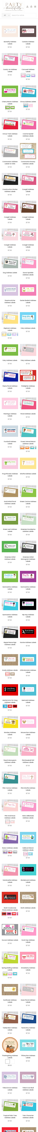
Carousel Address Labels (28, 70)
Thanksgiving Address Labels (10, 1057)
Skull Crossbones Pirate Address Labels (10, 909)
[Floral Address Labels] (28, 403)
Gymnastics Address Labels (9, 588)
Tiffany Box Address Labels (28, 1057)
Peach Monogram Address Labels (10, 761)
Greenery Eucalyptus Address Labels (28, 530)
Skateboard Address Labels (28, 881)
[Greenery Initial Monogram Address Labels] (28, 546)
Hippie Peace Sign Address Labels (10, 643)
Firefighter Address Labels (28, 387)
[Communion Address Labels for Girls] (10, 151)
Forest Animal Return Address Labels (28, 443)
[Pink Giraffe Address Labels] (28, 777)
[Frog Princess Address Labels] (10, 463)
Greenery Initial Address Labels (10, 558)
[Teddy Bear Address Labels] (10, 1017)
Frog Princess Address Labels (10, 475)
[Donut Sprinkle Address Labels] (28, 262)
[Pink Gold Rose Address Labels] (10, 805)
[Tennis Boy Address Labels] (28, 1017)
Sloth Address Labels (28, 908)
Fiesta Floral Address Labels (10, 387)
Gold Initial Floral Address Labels (10, 502)
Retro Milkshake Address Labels (28, 817)
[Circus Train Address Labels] (10, 123)
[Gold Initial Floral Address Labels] (10, 491)
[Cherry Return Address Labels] (10, 91)
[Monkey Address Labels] (10, 722)
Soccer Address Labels (10, 940)
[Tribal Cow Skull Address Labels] (28, 1077)
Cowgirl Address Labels (28, 190)
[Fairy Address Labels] (28, 318)
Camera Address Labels (28, 43)
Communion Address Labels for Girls (10, 163)
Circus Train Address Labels (10, 135)
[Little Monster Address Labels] (28, 660)
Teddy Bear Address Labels (10, 1029)
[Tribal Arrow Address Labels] (10, 1077)
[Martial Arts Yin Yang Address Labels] (10, 690)
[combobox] (19, 15)
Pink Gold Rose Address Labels (10, 817)
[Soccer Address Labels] (10, 929)
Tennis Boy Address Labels (28, 1029)
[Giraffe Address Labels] (28, 463)
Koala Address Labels (10, 670)
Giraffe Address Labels (28, 474)
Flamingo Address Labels (10, 415)
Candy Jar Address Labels (10, 70)
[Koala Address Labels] (10, 660)
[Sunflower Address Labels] (10, 989)
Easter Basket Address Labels (28, 301)
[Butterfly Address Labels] (10, 31)
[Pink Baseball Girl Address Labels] (28, 750)
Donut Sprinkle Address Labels (28, 274)
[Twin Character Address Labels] (28, 1105)
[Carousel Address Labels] (28, 59)
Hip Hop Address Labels (28, 616)
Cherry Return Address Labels (10, 103)
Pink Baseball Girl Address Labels (28, 761)
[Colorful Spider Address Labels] (28, 123)
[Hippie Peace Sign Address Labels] (10, 632)
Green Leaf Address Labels (10, 530)
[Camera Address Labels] (28, 31)
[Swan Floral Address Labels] (28, 989)
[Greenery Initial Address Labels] (10, 546)
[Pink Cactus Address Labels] (10, 777)
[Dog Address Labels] (10, 262)
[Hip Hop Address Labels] (28, 604)
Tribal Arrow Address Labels (10, 1089)
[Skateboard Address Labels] (28, 870)
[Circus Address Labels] (28, 91)
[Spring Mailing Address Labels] (10, 957)
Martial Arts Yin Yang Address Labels (10, 701)
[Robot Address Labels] (10, 837)
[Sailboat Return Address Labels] (28, 837)
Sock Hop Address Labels (28, 941)
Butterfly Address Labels (10, 43)
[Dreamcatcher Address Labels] (10, 290)
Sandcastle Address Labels (10, 881)
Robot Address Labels (10, 848)
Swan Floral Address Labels (28, 1001)
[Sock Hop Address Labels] (28, 929)
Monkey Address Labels (10, 733)
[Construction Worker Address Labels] (10, 179)
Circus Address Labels (28, 102)
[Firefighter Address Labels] (28, 375)
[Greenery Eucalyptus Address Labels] (28, 519)
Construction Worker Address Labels (9, 190)
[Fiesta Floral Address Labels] (10, 375)
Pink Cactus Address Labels (10, 789)
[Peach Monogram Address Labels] (10, 750)
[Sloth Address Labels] (28, 897)
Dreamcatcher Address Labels (10, 301)
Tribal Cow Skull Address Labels (28, 1089)
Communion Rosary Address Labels (28, 163)
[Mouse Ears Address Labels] (28, 722)
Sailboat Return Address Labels (28, 849)
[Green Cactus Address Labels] (28, 491)
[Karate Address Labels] (28, 632)
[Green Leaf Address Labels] (10, 519)
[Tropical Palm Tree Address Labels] (10, 1105)
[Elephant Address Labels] (10, 318)
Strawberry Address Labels (28, 969)
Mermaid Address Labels (28, 701)
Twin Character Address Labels (28, 1116)
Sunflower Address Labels (10, 1001)
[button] (31, 7)
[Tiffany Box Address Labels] (28, 1045)
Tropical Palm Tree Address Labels (10, 1116)
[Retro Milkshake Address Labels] (28, 805)
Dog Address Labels (10, 273)
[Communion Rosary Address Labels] (28, 151)
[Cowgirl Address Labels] (28, 179)
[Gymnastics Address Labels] (10, 576)
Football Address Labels (10, 443)
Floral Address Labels (28, 414)
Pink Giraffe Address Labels (28, 789)
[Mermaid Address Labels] (28, 690)
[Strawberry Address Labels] (28, 957)
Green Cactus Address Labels (28, 502)
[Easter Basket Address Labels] (28, 290)
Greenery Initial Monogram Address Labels (28, 559)
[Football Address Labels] (10, 431)
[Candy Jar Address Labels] (10, 59)
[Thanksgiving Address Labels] (10, 1045)
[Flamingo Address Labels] (10, 403)
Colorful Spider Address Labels (28, 135)
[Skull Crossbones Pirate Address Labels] (10, 897)
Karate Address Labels (28, 642)
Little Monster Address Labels (28, 671)
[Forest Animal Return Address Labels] (28, 431)
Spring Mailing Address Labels (10, 969)
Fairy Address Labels (28, 328)
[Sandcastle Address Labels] (10, 870)
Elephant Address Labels (10, 329)
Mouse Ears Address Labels (28, 733)
